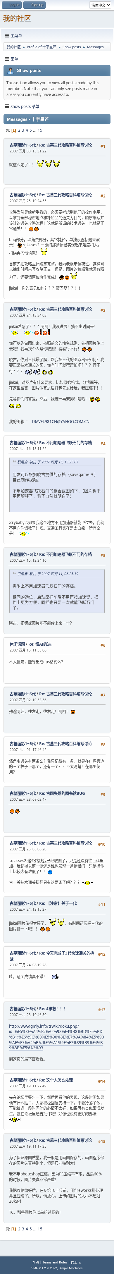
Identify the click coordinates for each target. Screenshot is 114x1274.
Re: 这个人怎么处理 (56, 1080)
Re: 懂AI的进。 (41, 644)
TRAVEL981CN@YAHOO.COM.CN (60, 421)
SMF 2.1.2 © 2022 (44, 1268)
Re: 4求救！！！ (53, 1008)
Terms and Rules (55, 1262)
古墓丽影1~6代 (23, 145)
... (35, 130)
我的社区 (17, 18)
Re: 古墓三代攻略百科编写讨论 (65, 145)
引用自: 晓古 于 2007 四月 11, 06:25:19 (47, 573)
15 (40, 130)
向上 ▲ (76, 1262)
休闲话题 (17, 644)
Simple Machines (71, 1268)
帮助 (35, 1262)
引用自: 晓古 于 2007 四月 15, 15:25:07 (47, 462)
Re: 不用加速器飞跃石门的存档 (65, 442)
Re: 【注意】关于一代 (58, 903)
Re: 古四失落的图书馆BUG (62, 793)
